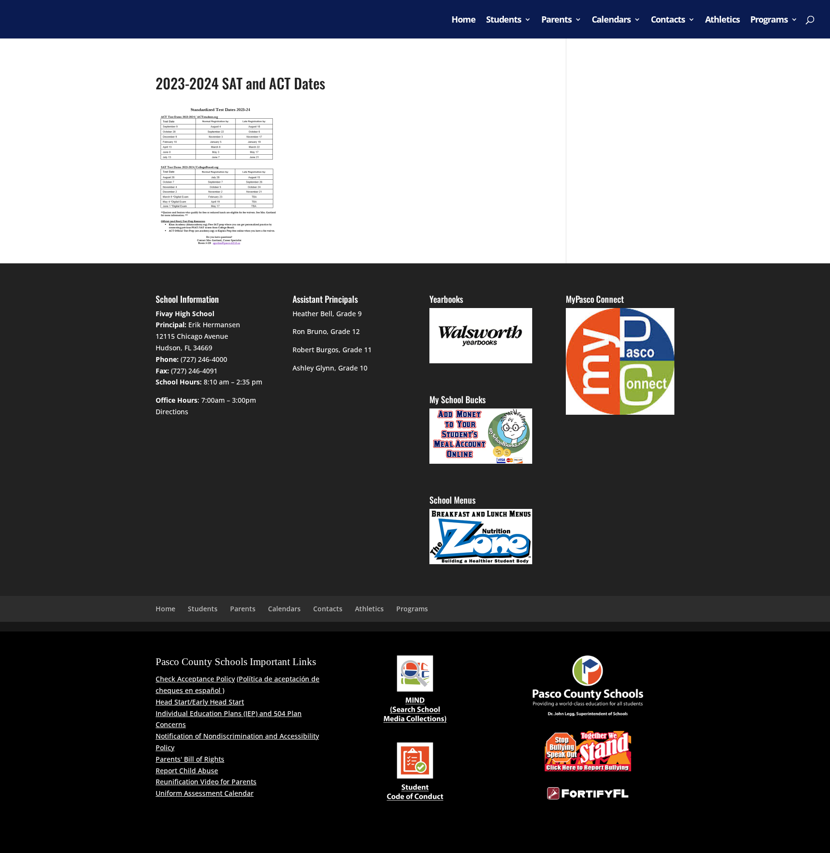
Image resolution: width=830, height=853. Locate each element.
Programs (769, 20)
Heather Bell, (313, 313)
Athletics (722, 20)
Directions (172, 411)
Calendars (611, 20)
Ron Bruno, (311, 331)
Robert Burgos (316, 349)
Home (464, 20)
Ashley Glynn (313, 367)
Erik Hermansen (214, 324)
